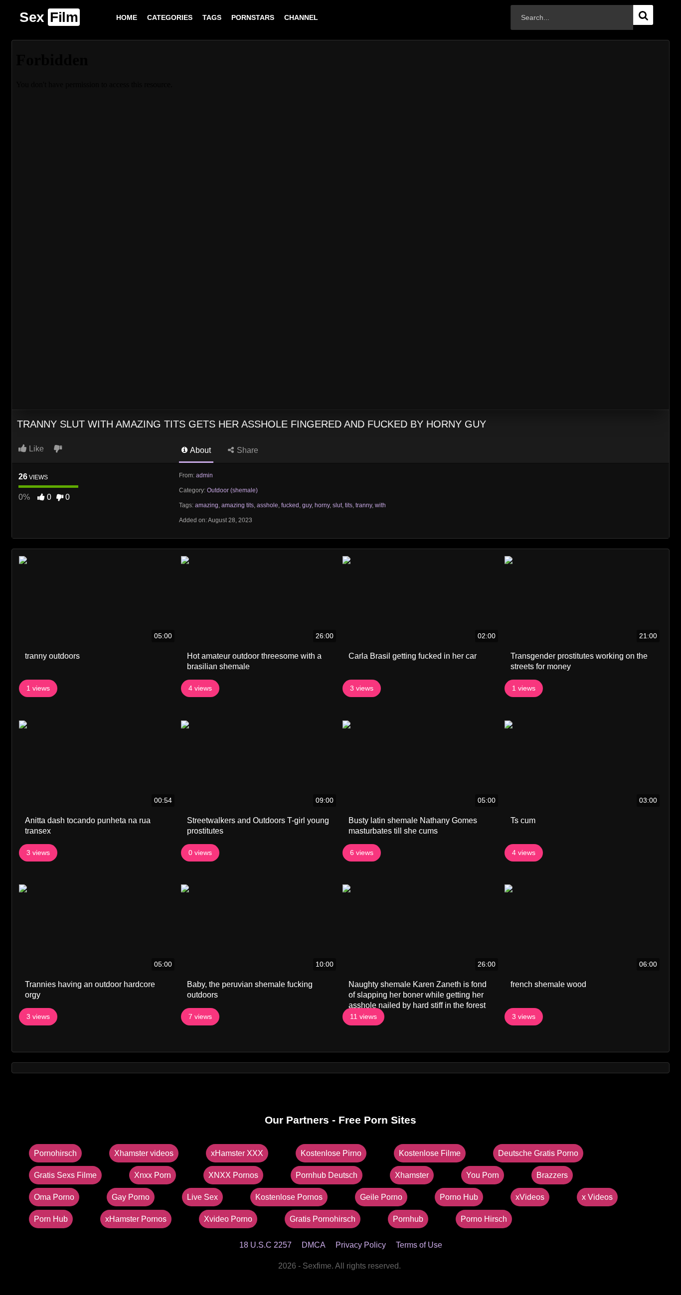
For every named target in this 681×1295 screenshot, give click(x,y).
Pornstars (236, 17)
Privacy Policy (361, 1245)
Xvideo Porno (228, 1219)
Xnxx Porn (152, 1175)
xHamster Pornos (136, 1219)
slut (337, 505)
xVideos (529, 1197)
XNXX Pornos (233, 1175)
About (199, 450)
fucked (290, 505)
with (380, 505)
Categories (153, 17)
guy (307, 505)
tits (348, 505)
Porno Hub (459, 1197)
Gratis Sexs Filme (65, 1175)
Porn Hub (51, 1219)
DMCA (314, 1245)
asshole (267, 505)
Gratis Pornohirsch (322, 1219)
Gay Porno (131, 1197)
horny (322, 505)
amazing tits (237, 505)
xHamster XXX (237, 1153)
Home (110, 17)
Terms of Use (419, 1245)
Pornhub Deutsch (326, 1175)
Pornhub (408, 1219)
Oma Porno (54, 1197)
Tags (195, 17)
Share (246, 450)
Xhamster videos (143, 1153)
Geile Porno (381, 1197)
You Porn (482, 1175)
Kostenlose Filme (430, 1153)
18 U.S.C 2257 (265, 1245)
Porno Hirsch (484, 1219)
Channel (285, 17)
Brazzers (552, 1175)
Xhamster (412, 1175)
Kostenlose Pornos (289, 1197)
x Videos (597, 1197)
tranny (363, 505)
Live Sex (202, 1197)
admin (204, 475)
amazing (206, 505)
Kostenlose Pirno (331, 1153)
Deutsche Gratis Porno (538, 1153)
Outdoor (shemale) (232, 490)
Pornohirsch (55, 1153)
